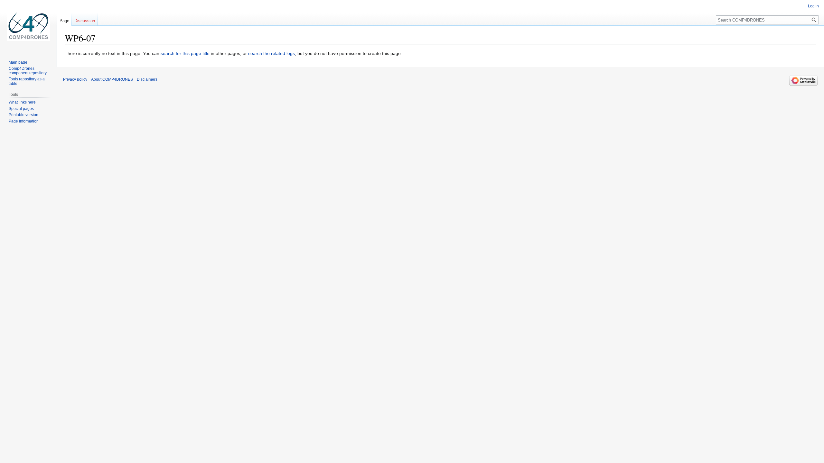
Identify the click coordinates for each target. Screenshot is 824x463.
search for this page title (185, 53)
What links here (22, 102)
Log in (813, 6)
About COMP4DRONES (112, 79)
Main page (18, 62)
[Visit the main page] (28, 25)
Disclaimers (147, 79)
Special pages (21, 108)
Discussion (84, 20)
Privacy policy (75, 79)
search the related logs (271, 53)
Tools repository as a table (27, 81)
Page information (24, 121)
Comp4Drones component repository (28, 70)
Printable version (23, 115)
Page (64, 20)
